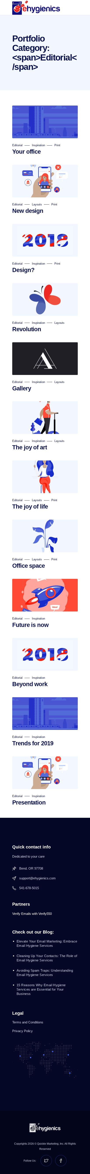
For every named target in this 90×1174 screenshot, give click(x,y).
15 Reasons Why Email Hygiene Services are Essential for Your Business (41, 989)
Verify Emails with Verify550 (32, 913)
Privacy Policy (22, 1031)
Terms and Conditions (27, 1022)
